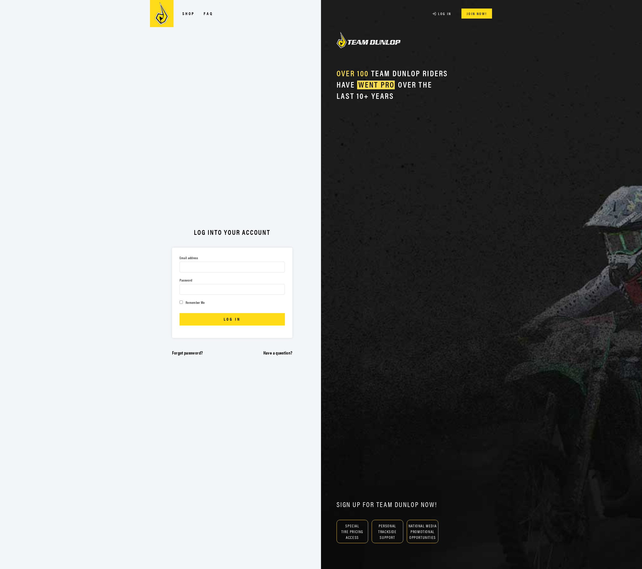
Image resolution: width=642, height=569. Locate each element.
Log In (444, 13)
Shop (188, 13)
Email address (189, 257)
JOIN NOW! (477, 13)
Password (186, 279)
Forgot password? (187, 352)
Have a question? (277, 352)
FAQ (208, 13)
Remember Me (195, 302)
